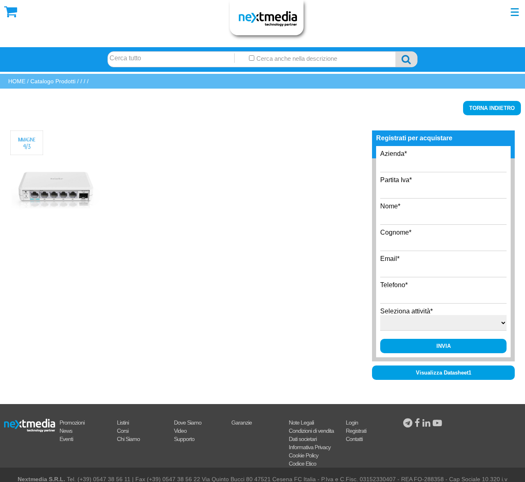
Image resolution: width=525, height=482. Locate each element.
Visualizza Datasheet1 (443, 373)
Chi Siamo (128, 439)
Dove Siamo (187, 422)
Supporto (184, 439)
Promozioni (71, 422)
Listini (123, 422)
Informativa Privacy (310, 447)
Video (180, 430)
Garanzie (241, 422)
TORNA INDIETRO (492, 108)
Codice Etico (302, 463)
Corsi (122, 430)
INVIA (443, 346)
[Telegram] (409, 423)
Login (352, 422)
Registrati (356, 430)
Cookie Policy (303, 455)
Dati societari (303, 439)
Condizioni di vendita (311, 430)
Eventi (66, 439)
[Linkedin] (427, 423)
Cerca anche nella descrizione (296, 58)
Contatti (354, 439)
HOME (16, 81)
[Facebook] (418, 423)
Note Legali (301, 422)
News (65, 430)
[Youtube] (437, 423)
